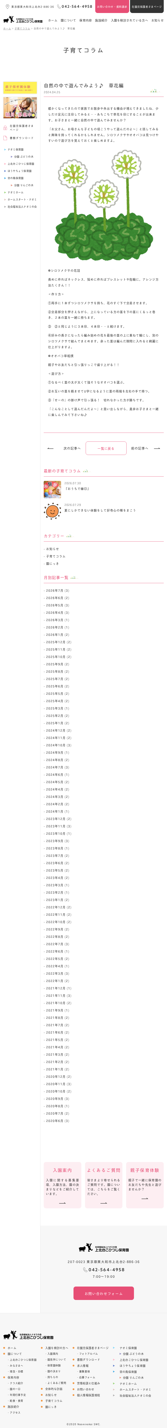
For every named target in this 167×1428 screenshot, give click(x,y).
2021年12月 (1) (59, 988)
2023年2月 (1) (57, 892)
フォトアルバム (88, 1354)
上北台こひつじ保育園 (23, 1360)
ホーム (52, 20)
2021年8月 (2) (57, 1017)
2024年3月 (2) (57, 796)
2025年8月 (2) (57, 671)
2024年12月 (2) (59, 730)
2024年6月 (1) (57, 774)
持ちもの (52, 1377)
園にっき (52, 563)
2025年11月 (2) (59, 649)
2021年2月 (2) (57, 1061)
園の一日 (15, 1389)
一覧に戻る (106, 448)
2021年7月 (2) (57, 1024)
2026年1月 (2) (57, 634)
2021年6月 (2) (57, 1032)
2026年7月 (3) (57, 590)
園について (68, 20)
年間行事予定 (18, 1395)
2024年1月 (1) (57, 811)
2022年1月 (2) (57, 980)
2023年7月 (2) (57, 855)
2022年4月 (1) (57, 966)
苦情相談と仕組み (88, 1383)
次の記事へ (72, 448)
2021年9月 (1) (57, 1010)
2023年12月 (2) (59, 818)
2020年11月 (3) (59, 1083)
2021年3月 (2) (57, 1054)
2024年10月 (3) (59, 745)
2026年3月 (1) (57, 619)
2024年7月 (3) (57, 767)
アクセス (15, 1413)
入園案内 (52, 1354)
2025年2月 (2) (57, 715)
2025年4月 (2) (57, 700)
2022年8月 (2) (57, 936)
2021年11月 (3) (59, 995)
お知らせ (157, 20)
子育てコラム (56, 556)
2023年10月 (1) (59, 833)
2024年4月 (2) (57, 789)
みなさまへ (16, 1366)
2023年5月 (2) (57, 870)
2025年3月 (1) (57, 708)
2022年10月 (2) (59, 921)
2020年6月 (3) (57, 1120)
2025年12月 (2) (59, 641)
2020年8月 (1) (57, 1105)
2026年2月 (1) (57, 627)
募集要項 (84, 1371)
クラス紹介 (16, 1383)
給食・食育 (16, 1401)
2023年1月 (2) (57, 899)
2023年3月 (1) (57, 885)
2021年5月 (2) (57, 1039)
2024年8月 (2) (57, 759)
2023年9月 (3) (57, 840)
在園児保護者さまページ (147, 7)
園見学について (56, 1359)
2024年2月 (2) (57, 804)
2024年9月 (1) (57, 752)
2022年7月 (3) (57, 943)
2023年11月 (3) (59, 826)
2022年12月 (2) (59, 907)
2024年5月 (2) (57, 781)
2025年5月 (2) (57, 693)
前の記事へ (140, 448)
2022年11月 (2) (59, 914)
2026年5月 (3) (57, 605)
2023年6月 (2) (57, 862)
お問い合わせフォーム (104, 1293)
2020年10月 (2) (59, 1091)
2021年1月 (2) (57, 1069)
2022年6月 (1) (57, 951)
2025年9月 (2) (57, 664)
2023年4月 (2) (57, 877)
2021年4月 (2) (57, 1047)
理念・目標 (16, 1371)
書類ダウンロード (88, 1359)
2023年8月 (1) (57, 848)
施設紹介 (101, 20)
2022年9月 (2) (57, 929)
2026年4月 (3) (57, 612)
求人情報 (83, 1365)
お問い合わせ (85, 1389)
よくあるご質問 (56, 1383)
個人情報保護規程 (88, 1395)
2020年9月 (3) (57, 1098)
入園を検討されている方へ (129, 20)
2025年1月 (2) (57, 722)
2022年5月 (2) (57, 958)
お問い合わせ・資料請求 (112, 7)
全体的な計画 (54, 1389)
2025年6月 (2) (57, 686)
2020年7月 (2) (57, 1113)
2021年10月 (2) (59, 1002)
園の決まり (54, 1371)
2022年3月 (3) (57, 973)
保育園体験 (54, 1365)
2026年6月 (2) (57, 597)
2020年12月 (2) (59, 1076)
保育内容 (85, 20)
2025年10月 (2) (59, 656)
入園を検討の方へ (56, 1348)
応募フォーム (87, 1377)
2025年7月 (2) (57, 678)
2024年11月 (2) (59, 737)
